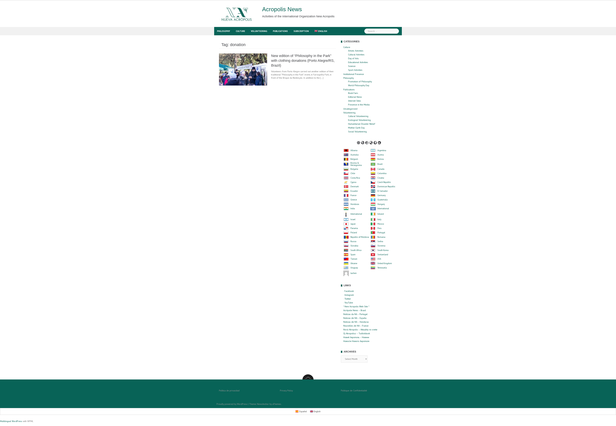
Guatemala (382, 200)
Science (351, 66)
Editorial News (355, 96)
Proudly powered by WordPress (232, 404)
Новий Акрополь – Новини (356, 337)
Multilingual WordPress (11, 421)
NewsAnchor (263, 404)
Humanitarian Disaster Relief (361, 123)
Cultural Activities (356, 54)
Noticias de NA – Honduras (356, 321)
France (353, 195)
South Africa (356, 250)
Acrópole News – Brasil (354, 310)
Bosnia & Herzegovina (356, 164)
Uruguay (354, 268)
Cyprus (353, 182)
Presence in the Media (359, 104)
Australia (355, 155)
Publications (280, 31)
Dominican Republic (386, 186)
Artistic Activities (355, 50)
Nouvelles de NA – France (355, 325)
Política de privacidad (229, 390)
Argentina (381, 150)
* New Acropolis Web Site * (356, 306)
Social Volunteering (357, 131)
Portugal (381, 233)
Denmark (355, 186)
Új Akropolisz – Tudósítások (356, 333)
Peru (379, 228)
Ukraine (354, 263)
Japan (353, 224)
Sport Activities (355, 70)
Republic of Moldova (360, 237)
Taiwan (354, 259)
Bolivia (380, 159)
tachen (354, 273)
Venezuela (382, 268)
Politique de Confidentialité (354, 390)
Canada (380, 169)
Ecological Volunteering (359, 120)
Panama (354, 228)
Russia (353, 241)
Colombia (381, 173)
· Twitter (347, 298)
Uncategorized (350, 108)
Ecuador (354, 191)
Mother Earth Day (356, 127)
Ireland (380, 214)
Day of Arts (353, 58)
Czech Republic (384, 182)
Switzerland (382, 255)
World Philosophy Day (358, 85)
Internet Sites (354, 100)
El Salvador (382, 191)
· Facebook (348, 291)
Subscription (301, 31)
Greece (354, 200)
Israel (353, 219)
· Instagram (348, 294)
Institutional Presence (353, 74)
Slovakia (354, 246)
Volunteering (259, 31)
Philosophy (223, 31)
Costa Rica (355, 178)
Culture (240, 31)
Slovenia (381, 246)
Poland (354, 233)
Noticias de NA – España (354, 318)
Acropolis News (282, 9)
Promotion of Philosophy (360, 81)
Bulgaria (354, 169)
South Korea (383, 250)
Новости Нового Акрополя (356, 341)
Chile (353, 173)
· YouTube (348, 302)
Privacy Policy (286, 390)
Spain (353, 255)
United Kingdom (384, 263)
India (353, 208)
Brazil (380, 164)
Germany (381, 195)
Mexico (380, 224)
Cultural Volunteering (358, 116)
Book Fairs (353, 93)
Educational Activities (358, 62)
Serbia (380, 241)
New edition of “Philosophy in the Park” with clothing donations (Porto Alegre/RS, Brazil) (303, 60)
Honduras (355, 204)
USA (379, 259)
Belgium (354, 159)
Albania (354, 150)
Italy (379, 219)
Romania (381, 237)
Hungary (381, 204)
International (383, 208)
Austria (380, 155)
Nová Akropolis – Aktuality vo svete (360, 329)
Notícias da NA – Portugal (355, 314)
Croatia (380, 178)
